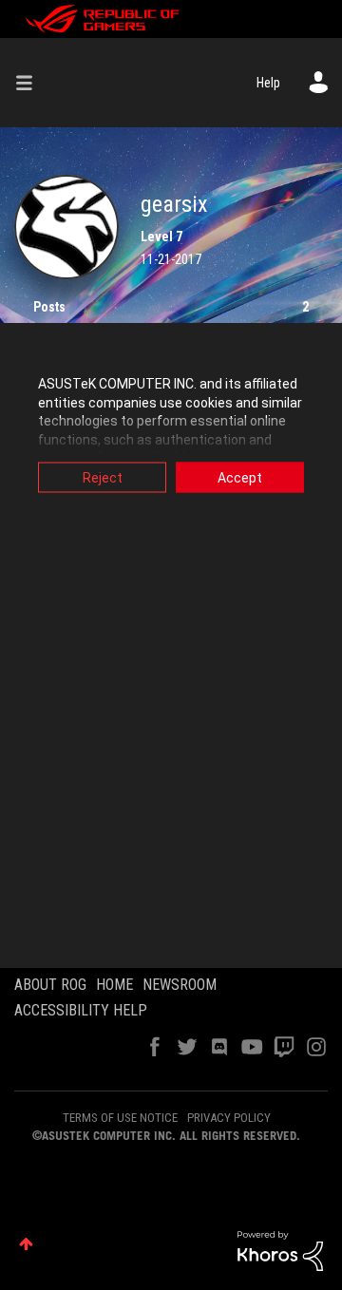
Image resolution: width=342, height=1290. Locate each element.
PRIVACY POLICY (229, 1117)
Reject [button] (103, 477)
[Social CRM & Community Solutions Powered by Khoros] (280, 1250)
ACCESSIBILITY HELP (80, 1010)
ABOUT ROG (50, 985)
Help (268, 82)
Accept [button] (240, 477)
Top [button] (26, 1244)
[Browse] (31, 82)
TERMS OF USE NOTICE (120, 1117)
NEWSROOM (179, 985)
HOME (114, 985)
